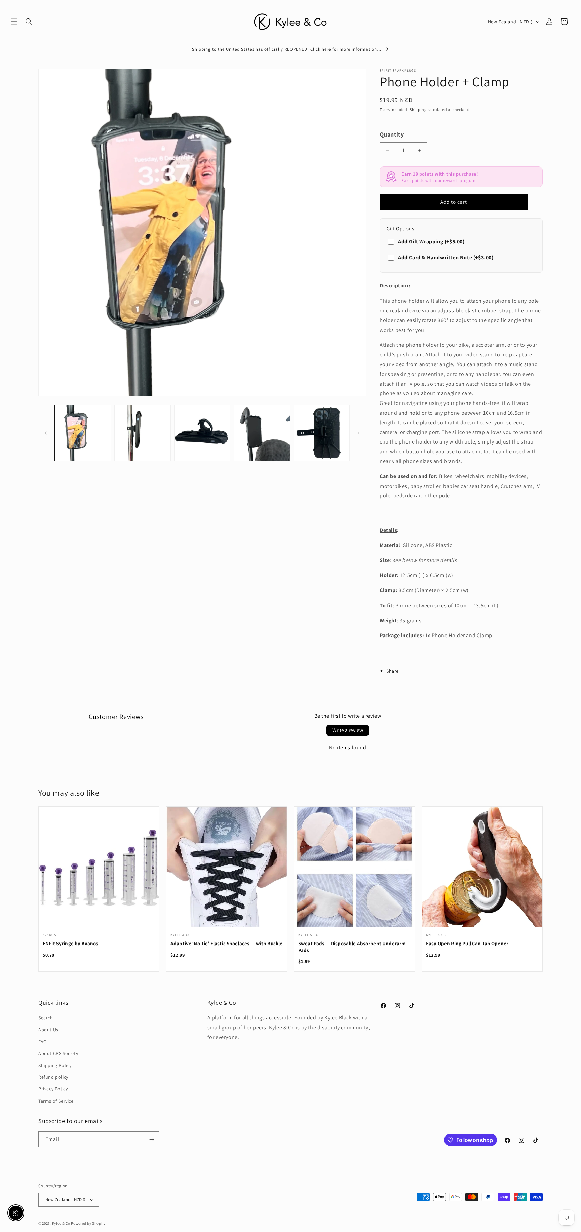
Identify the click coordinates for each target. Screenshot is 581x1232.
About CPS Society (58, 1053)
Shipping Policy (55, 1065)
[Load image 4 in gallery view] (262, 433)
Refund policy (53, 1077)
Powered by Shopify (88, 1223)
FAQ (42, 1042)
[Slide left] (45, 433)
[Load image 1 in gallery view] (83, 433)
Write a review (347, 730)
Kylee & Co (61, 1223)
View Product (98, 871)
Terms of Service (56, 1101)
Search (45, 1018)
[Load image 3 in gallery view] (202, 433)
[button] (14, 21)
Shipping (418, 109)
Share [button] (392, 671)
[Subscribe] (151, 1139)
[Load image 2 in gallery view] (142, 433)
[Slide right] (358, 433)
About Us (48, 1030)
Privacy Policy (53, 1089)
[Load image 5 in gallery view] (322, 433)
